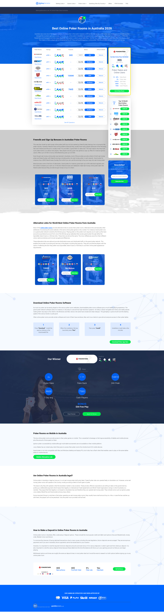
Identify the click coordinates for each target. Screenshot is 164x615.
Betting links (60, 3)
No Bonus (89, 62)
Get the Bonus (119, 569)
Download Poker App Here (120, 342)
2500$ (89, 89)
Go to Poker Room (119, 91)
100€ (89, 116)
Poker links (81, 3)
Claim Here (50, 200)
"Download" (42, 328)
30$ (90, 55)
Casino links (71, 3)
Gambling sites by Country (97, 3)
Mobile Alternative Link (44, 457)
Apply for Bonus (91, 414)
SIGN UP (124, 109)
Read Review (38, 57)
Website (101, 55)
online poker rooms (46, 228)
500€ (89, 75)
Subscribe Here (119, 181)
